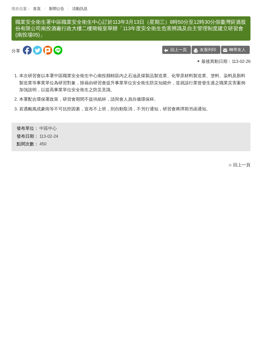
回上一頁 (178, 50)
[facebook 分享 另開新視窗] (27, 53)
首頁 (37, 8)
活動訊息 (80, 8)
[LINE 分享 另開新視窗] (57, 53)
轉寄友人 (237, 50)
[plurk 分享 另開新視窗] (47, 53)
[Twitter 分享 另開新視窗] (37, 53)
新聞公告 (56, 8)
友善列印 (208, 50)
